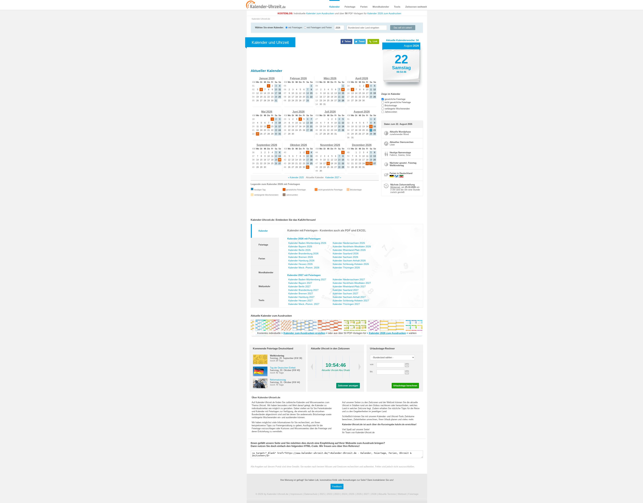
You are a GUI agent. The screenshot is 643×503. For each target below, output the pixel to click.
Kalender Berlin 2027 (299, 286)
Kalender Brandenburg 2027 (303, 290)
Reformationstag (278, 380)
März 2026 (330, 78)
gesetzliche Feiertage (395, 99)
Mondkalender (381, 6)
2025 (351, 494)
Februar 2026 (298, 78)
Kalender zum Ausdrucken (320, 13)
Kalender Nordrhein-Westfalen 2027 (352, 283)
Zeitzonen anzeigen (348, 385)
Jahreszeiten (391, 112)
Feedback (337, 486)
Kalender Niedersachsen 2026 (349, 243)
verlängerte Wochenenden (397, 108)
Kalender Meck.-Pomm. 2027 (303, 304)
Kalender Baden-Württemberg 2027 (307, 279)
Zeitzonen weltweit (416, 6)
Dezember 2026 (362, 145)
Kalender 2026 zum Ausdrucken (384, 13)
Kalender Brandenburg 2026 (303, 253)
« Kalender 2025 (296, 177)
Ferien (364, 6)
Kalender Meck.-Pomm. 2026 (303, 267)
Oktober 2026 (298, 145)
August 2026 (362, 111)
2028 (373, 494)
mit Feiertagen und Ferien (319, 27)
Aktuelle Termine (387, 494)
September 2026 (267, 145)
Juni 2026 (298, 111)
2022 (329, 494)
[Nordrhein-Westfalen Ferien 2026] (401, 176)
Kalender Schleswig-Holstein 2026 (351, 264)
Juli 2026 (330, 111)
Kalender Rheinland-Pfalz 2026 (349, 250)
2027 (366, 494)
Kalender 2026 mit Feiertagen (304, 238)
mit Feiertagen (295, 27)
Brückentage (391, 105)
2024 (344, 494)
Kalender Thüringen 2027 (346, 304)
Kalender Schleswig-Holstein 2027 (351, 300)
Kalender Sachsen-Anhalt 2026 (349, 260)
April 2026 (361, 78)
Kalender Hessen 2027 (300, 300)
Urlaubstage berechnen (405, 385)
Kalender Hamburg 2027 (301, 297)
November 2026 (330, 145)
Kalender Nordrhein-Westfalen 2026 (352, 246)
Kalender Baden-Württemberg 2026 (307, 243)
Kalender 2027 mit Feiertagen (304, 275)
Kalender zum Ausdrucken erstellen (304, 333)
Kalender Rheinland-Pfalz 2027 (349, 286)
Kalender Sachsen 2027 (345, 293)
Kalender (334, 6)
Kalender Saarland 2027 (346, 290)
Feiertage (350, 6)
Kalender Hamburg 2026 (301, 260)
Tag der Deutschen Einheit (283, 367)
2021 (322, 494)
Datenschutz (310, 494)
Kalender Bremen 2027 (300, 293)
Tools (397, 6)
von (371, 364)
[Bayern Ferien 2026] (397, 176)
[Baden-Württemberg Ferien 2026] (392, 176)
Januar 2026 (267, 78)
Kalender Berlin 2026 (299, 250)
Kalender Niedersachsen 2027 (349, 279)
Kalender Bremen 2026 (300, 257)
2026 (359, 494)
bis (371, 371)
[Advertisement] (221, 107)
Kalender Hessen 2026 (300, 264)
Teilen (347, 41)
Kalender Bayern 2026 (300, 246)
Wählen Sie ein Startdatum (407, 364)
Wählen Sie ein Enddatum (407, 372)
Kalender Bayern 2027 (300, 283)
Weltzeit (402, 494)
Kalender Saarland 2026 (346, 253)
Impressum (296, 494)
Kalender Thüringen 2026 (346, 267)
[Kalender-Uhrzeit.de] (250, 5)
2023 (337, 494)
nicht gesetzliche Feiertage (398, 102)
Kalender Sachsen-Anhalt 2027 (349, 297)
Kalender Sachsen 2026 (345, 257)
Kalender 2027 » (333, 177)
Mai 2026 (266, 111)
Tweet (361, 41)
